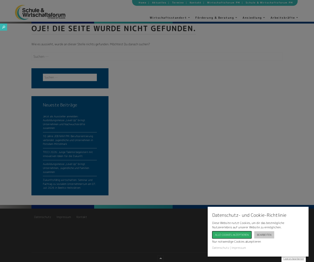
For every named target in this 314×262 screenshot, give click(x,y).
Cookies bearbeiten (293, 258)
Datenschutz (220, 248)
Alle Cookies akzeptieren (232, 234)
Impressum (239, 248)
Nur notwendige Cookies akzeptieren (236, 242)
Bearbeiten (264, 234)
